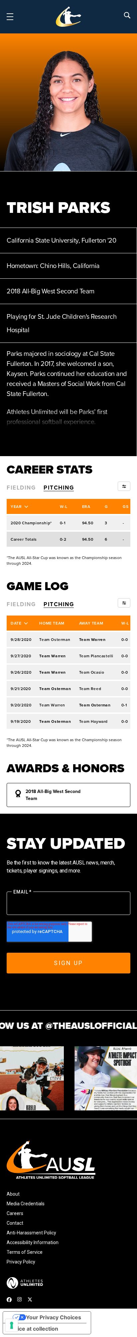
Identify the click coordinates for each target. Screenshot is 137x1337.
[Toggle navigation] (10, 16)
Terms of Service (25, 1252)
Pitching (59, 487)
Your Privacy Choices (53, 1317)
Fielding (21, 487)
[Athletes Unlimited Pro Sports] (25, 1283)
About (13, 1194)
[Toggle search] (127, 15)
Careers (15, 1213)
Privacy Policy (21, 1261)
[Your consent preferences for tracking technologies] (11, 1325)
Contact (15, 1223)
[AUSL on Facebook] (9, 1299)
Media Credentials (26, 1203)
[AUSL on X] (29, 1299)
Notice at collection (33, 1328)
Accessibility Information (33, 1242)
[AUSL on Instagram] (19, 1299)
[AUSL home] (68, 1160)
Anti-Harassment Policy (31, 1232)
